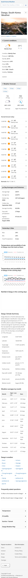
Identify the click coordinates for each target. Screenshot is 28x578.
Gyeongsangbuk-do (21, 481)
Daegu (3, 557)
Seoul (3, 460)
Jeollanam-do (19, 478)
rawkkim (8, 36)
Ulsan (3, 466)
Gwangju (18, 463)
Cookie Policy (18, 554)
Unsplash (14, 36)
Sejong (4, 478)
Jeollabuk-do (5, 481)
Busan (4, 463)
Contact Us (18, 547)
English (5, 565)
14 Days (19, 88)
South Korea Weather (8, 1)
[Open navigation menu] (26, 5)
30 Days (5, 91)
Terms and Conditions (21, 557)
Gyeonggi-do (19, 468)
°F (21, 48)
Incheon (18, 460)
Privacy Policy (19, 551)
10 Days (12, 88)
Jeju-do (4, 483)
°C (18, 48)
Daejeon (18, 466)
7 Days (5, 88)
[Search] (21, 4)
